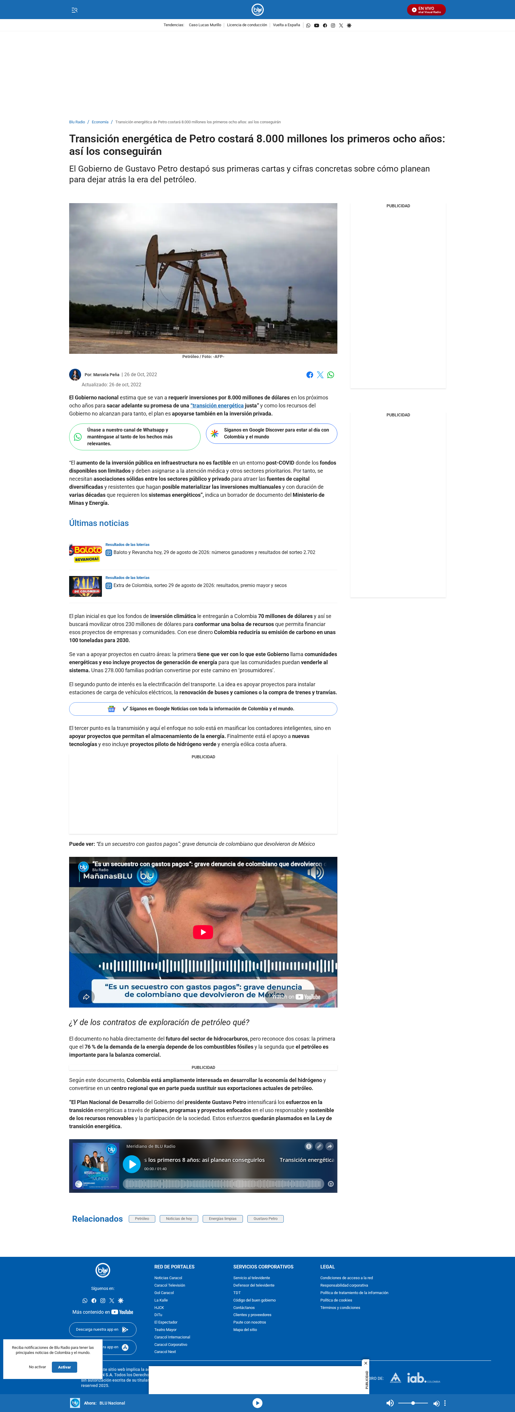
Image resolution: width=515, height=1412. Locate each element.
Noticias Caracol (168, 1278)
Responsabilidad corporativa (344, 1286)
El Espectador (165, 1322)
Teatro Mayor (165, 1330)
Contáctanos (244, 1308)
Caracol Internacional (172, 1337)
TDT (237, 1293)
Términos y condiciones (340, 1308)
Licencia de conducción (247, 25)
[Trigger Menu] (74, 10)
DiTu (158, 1315)
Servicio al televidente (251, 1278)
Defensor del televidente (253, 1286)
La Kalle (161, 1300)
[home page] (258, 10)
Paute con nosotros (249, 1322)
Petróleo (142, 1218)
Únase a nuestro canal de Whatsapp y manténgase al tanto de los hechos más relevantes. (130, 436)
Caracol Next (165, 1352)
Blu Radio (77, 122)
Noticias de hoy (179, 1218)
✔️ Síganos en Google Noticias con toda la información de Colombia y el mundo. (208, 709)
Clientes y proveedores (252, 1315)
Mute (390, 1403)
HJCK (159, 1308)
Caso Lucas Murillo (205, 25)
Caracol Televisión (169, 1286)
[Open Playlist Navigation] (445, 1403)
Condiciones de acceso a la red (346, 1278)
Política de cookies (336, 1300)
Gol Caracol (164, 1293)
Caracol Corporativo (170, 1344)
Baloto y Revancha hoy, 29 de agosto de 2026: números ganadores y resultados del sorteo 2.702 (214, 552)
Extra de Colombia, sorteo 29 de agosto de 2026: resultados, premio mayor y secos (200, 585)
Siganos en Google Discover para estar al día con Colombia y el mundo (276, 433)
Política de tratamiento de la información (354, 1293)
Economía (100, 122)
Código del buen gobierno (254, 1300)
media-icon (257, 1403)
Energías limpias (223, 1218)
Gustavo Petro (265, 1218)
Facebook (310, 378)
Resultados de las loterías (128, 544)
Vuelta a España (286, 25)
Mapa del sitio (245, 1330)
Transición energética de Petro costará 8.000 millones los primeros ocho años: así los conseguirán (198, 122)
